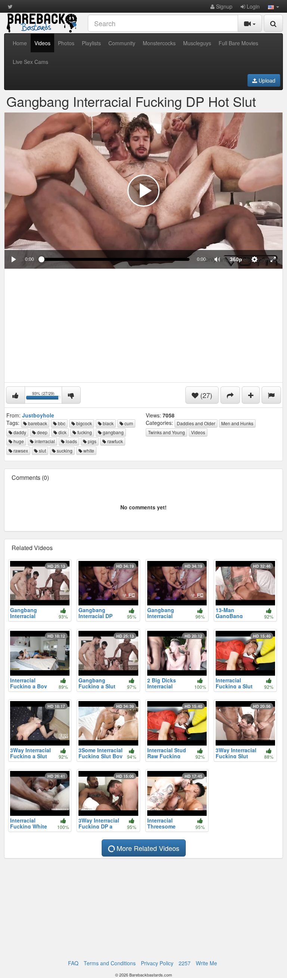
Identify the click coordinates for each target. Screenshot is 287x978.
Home (20, 43)
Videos (42, 43)
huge (18, 441)
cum (128, 423)
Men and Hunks (237, 423)
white (88, 450)
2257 (185, 963)
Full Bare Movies (238, 43)
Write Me (206, 963)
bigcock (83, 423)
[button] (273, 6)
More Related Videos (147, 848)
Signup (223, 6)
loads (71, 441)
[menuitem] (235, 259)
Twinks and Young (166, 432)
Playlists (91, 43)
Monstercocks (159, 43)
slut (42, 450)
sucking (64, 450)
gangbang (113, 432)
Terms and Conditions (110, 963)
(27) (205, 395)
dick (62, 432)
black (108, 423)
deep (41, 432)
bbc (61, 423)
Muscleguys (197, 43)
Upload (266, 80)
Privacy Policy (157, 963)
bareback (37, 423)
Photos (66, 43)
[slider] (115, 259)
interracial (44, 441)
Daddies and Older (196, 423)
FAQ (73, 963)
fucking (84, 432)
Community (121, 43)
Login (252, 6)
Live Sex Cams (30, 61)
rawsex (20, 450)
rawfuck (114, 441)
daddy (19, 432)
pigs (91, 441)
